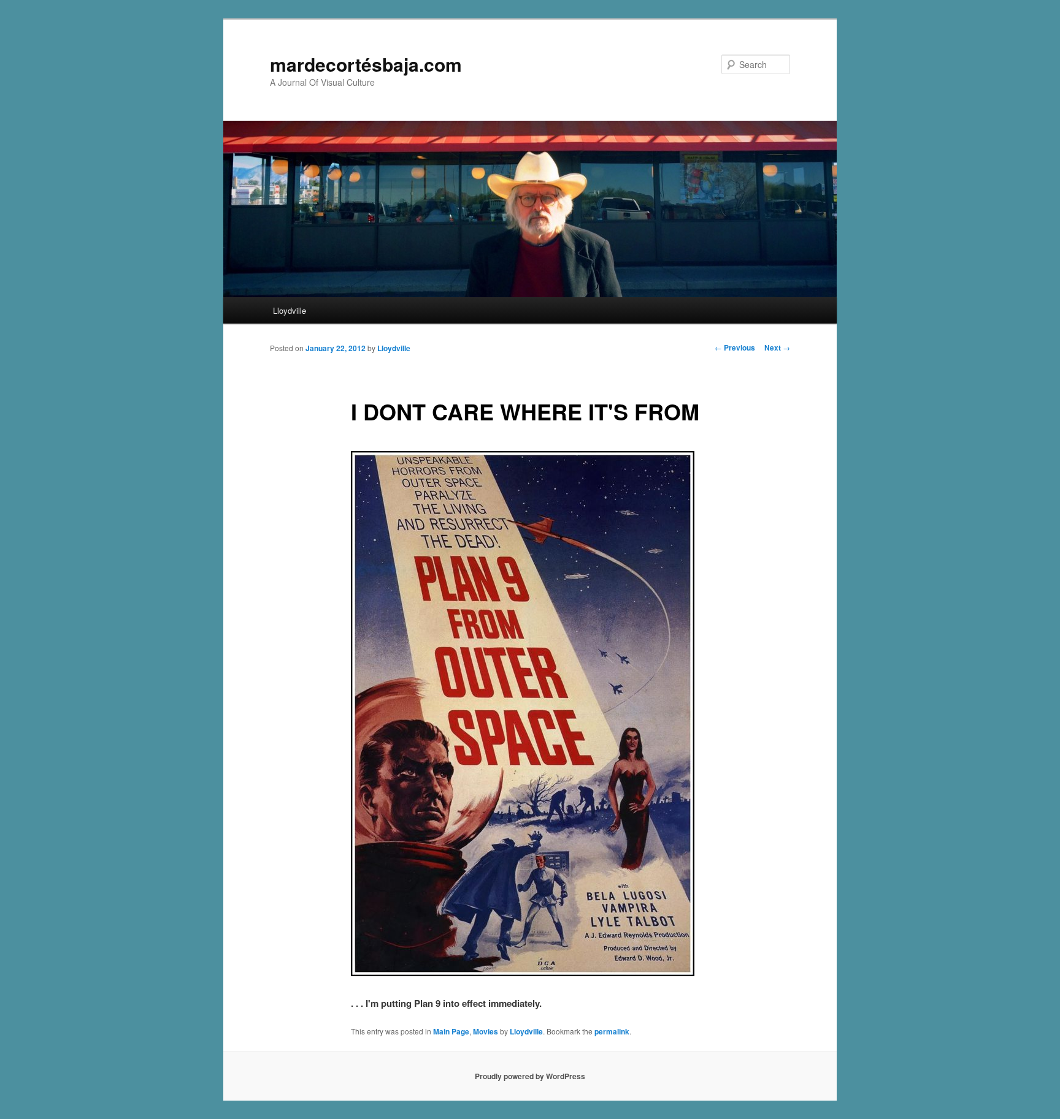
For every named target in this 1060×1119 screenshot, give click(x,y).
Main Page (451, 1031)
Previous (735, 347)
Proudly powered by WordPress (530, 1076)
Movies (485, 1031)
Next (777, 347)
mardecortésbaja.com (366, 64)
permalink (611, 1031)
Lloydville (289, 310)
